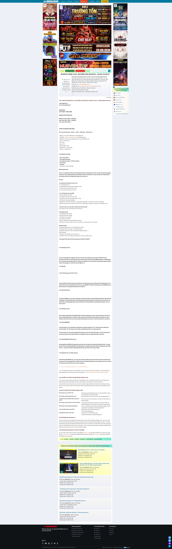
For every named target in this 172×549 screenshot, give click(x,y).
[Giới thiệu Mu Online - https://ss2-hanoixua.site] (50, 58)
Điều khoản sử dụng (107, 547)
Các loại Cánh (119, 102)
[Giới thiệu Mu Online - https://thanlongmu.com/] (85, 34)
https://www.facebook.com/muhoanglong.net (89, 86)
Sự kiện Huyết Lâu (120, 109)
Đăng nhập (104, 1)
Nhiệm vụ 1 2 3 (119, 104)
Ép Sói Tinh (118, 111)
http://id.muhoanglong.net (83, 84)
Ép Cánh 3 (118, 95)
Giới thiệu (76, 1)
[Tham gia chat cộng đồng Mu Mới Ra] (169, 543)
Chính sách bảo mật (117, 547)
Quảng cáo (111, 532)
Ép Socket (118, 92)
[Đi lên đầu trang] (169, 540)
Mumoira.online (84, 366)
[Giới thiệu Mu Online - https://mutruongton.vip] (85, 24)
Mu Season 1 (97, 528)
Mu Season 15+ (97, 534)
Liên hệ (110, 534)
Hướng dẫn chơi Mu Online (78, 532)
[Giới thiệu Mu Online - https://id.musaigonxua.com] (50, 30)
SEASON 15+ (83, 439)
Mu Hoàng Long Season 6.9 (70, 366)
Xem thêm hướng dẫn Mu (121, 113)
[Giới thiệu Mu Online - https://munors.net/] (120, 44)
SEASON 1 (66, 439)
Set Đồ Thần (118, 99)
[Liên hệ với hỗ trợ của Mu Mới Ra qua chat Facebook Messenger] (169, 546)
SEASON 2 (71, 439)
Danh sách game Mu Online (72, 4)
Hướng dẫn (92, 1)
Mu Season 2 (97, 530)
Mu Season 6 (97, 434)
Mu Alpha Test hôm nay (77, 530)
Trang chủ (63, 1)
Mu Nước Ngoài (97, 538)
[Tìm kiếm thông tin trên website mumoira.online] (109, 71)
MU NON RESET (89, 439)
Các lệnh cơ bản (119, 106)
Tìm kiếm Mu (69, 1)
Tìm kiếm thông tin (76, 536)
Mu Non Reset (97, 536)
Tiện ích (97, 1)
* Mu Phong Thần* (67, 434)
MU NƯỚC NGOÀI (98, 439)
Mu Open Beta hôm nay (77, 528)
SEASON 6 (77, 439)
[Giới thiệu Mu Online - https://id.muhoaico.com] (85, 51)
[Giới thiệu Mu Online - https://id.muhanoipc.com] (120, 30)
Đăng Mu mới (84, 1)
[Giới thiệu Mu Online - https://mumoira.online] (50, 72)
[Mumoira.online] (50, 1)
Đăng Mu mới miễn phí (76, 534)
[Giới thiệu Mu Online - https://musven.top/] (85, 67)
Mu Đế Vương (87, 432)
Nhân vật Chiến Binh (119, 97)
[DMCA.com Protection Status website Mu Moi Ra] (126, 547)
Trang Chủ (63, 4)
